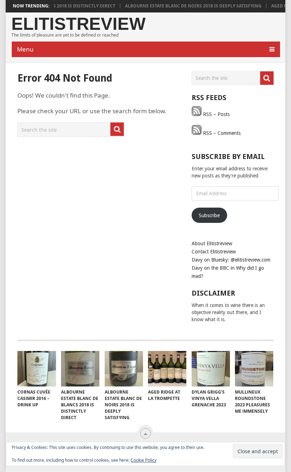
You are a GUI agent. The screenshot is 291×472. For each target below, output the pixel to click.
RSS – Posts (216, 114)
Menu (25, 49)
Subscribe (209, 215)
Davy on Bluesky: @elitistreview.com (231, 260)
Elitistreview (78, 24)
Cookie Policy (144, 460)
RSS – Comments (221, 133)
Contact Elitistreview (214, 251)
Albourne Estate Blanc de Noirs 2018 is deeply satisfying (187, 6)
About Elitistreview (212, 243)
